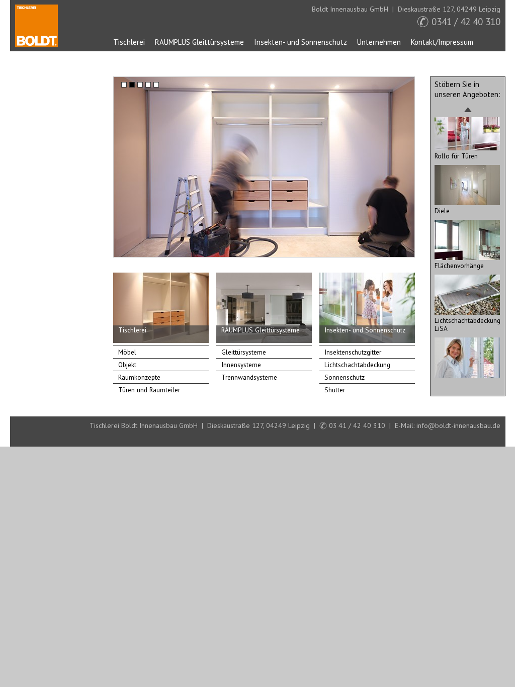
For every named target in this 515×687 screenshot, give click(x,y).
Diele (442, 210)
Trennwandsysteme (249, 377)
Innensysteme (241, 364)
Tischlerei (129, 42)
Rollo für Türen (456, 155)
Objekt (127, 364)
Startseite (36, 26)
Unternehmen (379, 42)
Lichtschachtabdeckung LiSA (467, 324)
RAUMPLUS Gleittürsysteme (199, 42)
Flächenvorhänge (459, 265)
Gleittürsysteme (243, 352)
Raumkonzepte (139, 377)
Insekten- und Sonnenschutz (300, 42)
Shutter (334, 389)
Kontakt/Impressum (442, 42)
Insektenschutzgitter (352, 352)
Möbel (127, 352)
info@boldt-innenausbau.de (458, 425)
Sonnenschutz (344, 377)
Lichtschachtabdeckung (357, 364)
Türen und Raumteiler (149, 389)
